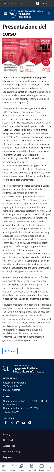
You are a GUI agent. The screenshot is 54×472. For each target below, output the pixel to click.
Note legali (8, 440)
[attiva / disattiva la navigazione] (5, 13)
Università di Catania (11, 3)
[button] (21, 3)
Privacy (6, 434)
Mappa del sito (10, 457)
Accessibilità (9, 445)
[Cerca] (48, 14)
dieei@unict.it (10, 404)
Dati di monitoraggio (12, 451)
